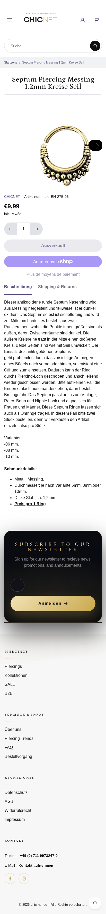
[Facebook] (10, 878)
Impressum (15, 819)
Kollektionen (16, 675)
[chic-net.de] (40, 19)
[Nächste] (96, 145)
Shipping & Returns (57, 287)
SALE (10, 684)
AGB (9, 801)
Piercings (13, 666)
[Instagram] (24, 878)
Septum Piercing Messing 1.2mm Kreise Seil (53, 62)
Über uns (13, 729)
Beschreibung (18, 287)
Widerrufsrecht (18, 810)
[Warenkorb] (96, 20)
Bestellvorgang (18, 756)
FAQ (9, 747)
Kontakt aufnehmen (36, 865)
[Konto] (82, 20)
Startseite (10, 62)
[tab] (21, 288)
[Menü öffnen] (9, 20)
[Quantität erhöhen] (36, 229)
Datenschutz (16, 792)
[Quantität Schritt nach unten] (10, 229)
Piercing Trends (19, 738)
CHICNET (12, 196)
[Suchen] (95, 46)
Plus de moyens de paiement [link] (53, 274)
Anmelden (50, 603)
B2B (9, 693)
